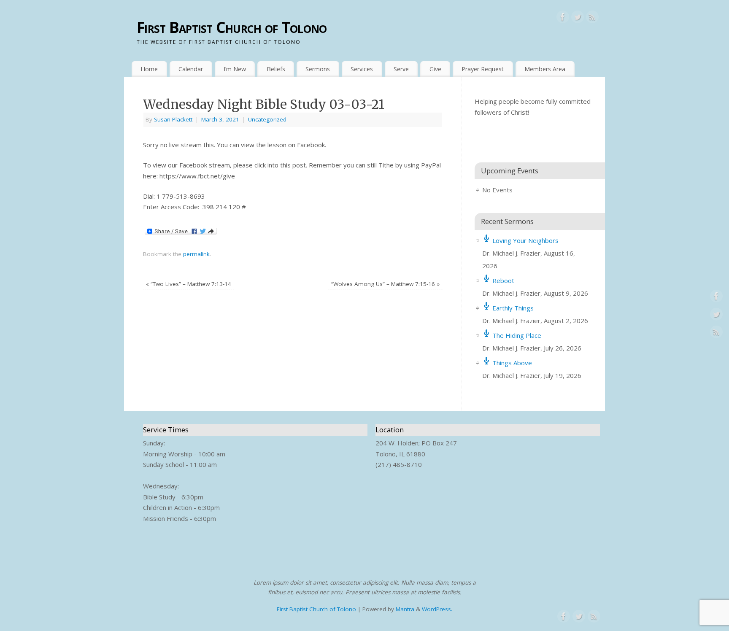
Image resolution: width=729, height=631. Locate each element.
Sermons (317, 69)
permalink (196, 254)
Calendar (190, 69)
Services (362, 69)
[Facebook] (562, 19)
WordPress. (437, 609)
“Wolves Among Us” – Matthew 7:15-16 (385, 284)
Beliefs (276, 69)
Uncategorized (267, 119)
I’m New (235, 69)
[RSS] (592, 19)
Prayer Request (483, 69)
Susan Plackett (173, 119)
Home (149, 69)
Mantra (405, 609)
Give (435, 69)
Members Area (544, 69)
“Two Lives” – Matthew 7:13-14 (188, 284)
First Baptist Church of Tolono (232, 27)
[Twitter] (577, 19)
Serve (401, 69)
